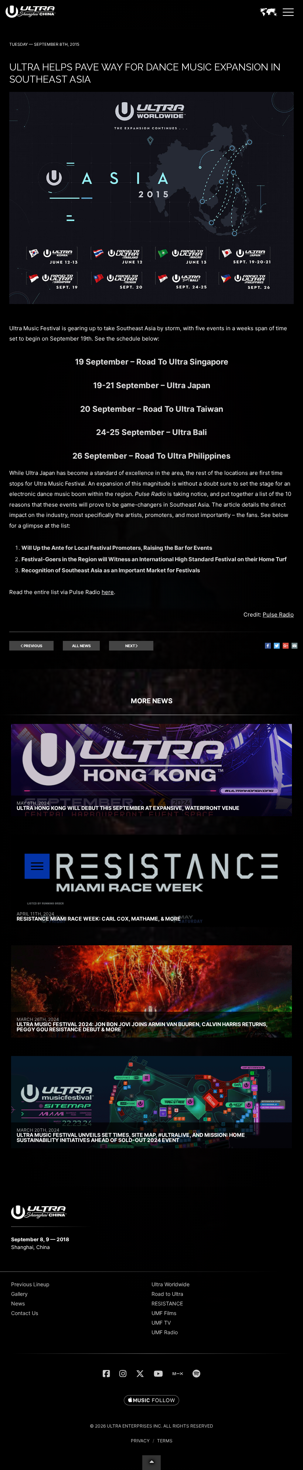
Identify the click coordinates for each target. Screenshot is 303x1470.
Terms (165, 1440)
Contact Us (24, 1313)
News (18, 1303)
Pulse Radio (278, 614)
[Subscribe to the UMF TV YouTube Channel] (158, 1373)
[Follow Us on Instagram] (123, 1373)
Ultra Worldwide (171, 1284)
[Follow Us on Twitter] (140, 1373)
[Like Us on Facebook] (106, 1373)
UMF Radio (165, 1332)
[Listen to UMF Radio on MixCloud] (178, 1373)
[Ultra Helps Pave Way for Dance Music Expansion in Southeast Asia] (151, 302)
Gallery (19, 1294)
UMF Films (164, 1313)
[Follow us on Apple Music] (151, 1400)
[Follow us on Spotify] (196, 1373)
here (108, 592)
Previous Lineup (30, 1284)
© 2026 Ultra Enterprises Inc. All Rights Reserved (151, 1426)
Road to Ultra (167, 1294)
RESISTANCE (167, 1303)
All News (81, 645)
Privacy (140, 1440)
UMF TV (161, 1322)
